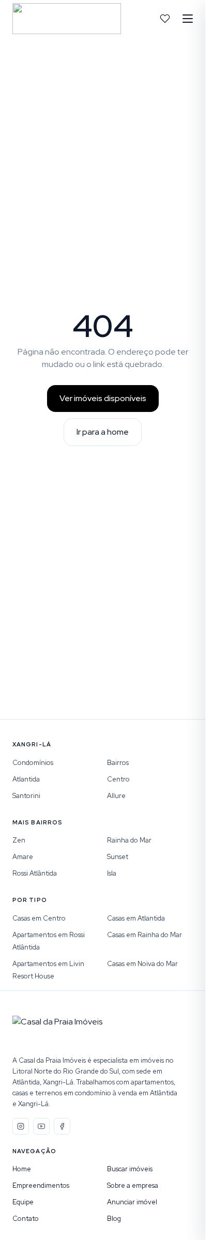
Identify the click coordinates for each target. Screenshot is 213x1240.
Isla (111, 873)
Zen (18, 840)
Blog (114, 1218)
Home (21, 1169)
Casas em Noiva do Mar (142, 963)
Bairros (118, 762)
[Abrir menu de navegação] (187, 18)
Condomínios (32, 762)
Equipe (23, 1202)
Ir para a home (103, 431)
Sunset (117, 856)
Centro (118, 779)
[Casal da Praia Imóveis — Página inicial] (66, 18)
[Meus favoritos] (165, 18)
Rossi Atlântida (34, 873)
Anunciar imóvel (132, 1202)
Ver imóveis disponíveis (102, 398)
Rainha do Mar (129, 840)
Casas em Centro (39, 918)
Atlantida (26, 779)
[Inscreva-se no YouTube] (41, 1126)
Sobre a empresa (132, 1185)
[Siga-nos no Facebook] (62, 1126)
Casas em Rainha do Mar (144, 934)
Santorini (26, 795)
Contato (25, 1218)
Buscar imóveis (130, 1169)
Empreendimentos (40, 1185)
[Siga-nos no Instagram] (20, 1126)
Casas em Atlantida (136, 918)
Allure (116, 795)
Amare (22, 856)
